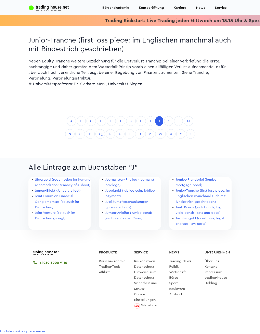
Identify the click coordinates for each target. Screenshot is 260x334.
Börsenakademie (115, 7)
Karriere (180, 7)
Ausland (175, 294)
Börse (173, 277)
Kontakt (211, 266)
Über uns (212, 261)
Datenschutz (144, 266)
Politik (174, 266)
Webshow (149, 305)
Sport (173, 283)
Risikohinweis (145, 261)
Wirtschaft (177, 272)
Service (221, 7)
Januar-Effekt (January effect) (58, 190)
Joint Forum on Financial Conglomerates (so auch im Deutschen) (57, 201)
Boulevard (177, 288)
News (200, 7)
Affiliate (105, 272)
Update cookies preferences (23, 331)
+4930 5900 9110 (52, 262)
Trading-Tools (109, 266)
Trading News (180, 261)
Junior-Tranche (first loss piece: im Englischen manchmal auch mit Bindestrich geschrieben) (203, 196)
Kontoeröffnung (151, 7)
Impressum (213, 272)
